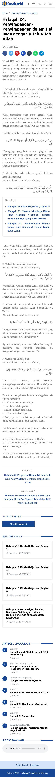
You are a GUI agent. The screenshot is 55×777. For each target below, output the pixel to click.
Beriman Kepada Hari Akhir (20, 725)
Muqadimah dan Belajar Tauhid (21, 663)
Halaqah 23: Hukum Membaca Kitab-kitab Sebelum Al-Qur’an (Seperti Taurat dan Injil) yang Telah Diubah (29, 214)
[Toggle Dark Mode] (39, 3)
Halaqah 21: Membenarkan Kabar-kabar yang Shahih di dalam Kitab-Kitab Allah (29, 226)
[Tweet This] (11, 53)
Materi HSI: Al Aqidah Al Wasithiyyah (28, 704)
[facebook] (28, 4)
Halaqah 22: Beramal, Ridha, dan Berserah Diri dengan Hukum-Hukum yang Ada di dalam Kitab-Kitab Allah (25, 613)
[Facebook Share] (4, 53)
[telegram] (33, 4)
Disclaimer (34, 764)
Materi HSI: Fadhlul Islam (22, 716)
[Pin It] (17, 53)
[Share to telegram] (41, 53)
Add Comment (20, 524)
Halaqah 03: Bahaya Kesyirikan (25, 680)
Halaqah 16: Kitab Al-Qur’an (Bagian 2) (29, 206)
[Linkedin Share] (23, 53)
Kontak (25, 764)
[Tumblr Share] (29, 53)
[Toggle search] (45, 4)
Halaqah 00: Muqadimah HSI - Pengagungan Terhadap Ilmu (24, 667)
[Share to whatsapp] (35, 53)
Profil (18, 764)
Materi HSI (14, 649)
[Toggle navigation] (50, 3)
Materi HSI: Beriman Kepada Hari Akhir (29, 692)
